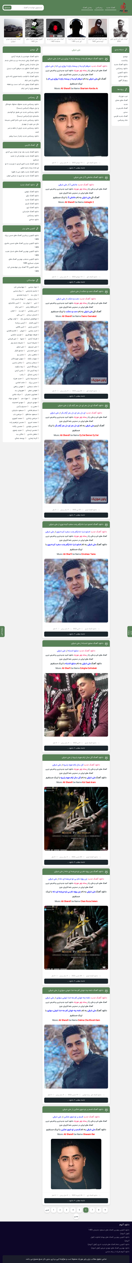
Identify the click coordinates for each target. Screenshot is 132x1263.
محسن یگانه (17, 426)
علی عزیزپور (32, 347)
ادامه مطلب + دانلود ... (76, 168)
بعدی (76, 1216)
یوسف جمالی (19, 438)
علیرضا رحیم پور (17, 343)
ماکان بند (19, 434)
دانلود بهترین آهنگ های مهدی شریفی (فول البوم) (110, 1248)
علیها (22, 339)
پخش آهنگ (87, 7)
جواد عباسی (32, 287)
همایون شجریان (31, 394)
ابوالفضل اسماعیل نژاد (28, 319)
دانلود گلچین (123, 72)
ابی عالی (20, 315)
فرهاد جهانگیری (31, 335)
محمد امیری (32, 422)
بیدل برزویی (32, 299)
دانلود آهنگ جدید (99, 66)
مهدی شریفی (32, 402)
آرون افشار (33, 323)
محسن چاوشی (31, 426)
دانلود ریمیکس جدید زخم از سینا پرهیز (24, 136)
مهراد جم (24, 398)
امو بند (21, 311)
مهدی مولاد (13, 398)
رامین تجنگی (32, 374)
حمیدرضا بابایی (31, 378)
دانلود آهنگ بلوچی (32, 191)
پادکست (124, 60)
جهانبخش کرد (19, 287)
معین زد (34, 406)
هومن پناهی (18, 386)
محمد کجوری (17, 418)
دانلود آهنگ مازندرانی (31, 211)
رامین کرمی (19, 370)
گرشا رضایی (32, 438)
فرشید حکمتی (16, 335)
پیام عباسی (17, 291)
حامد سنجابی (32, 386)
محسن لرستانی (31, 430)
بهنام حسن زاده (17, 299)
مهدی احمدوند (17, 402)
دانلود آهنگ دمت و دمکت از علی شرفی (86, 291)
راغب (21, 374)
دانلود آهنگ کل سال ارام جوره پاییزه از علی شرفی (82, 757)
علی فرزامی (12, 339)
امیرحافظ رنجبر (31, 307)
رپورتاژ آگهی (123, 80)
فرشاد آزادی (32, 339)
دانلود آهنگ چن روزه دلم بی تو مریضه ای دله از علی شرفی (78, 871)
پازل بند (34, 295)
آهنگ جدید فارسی (121, 116)
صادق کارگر (19, 351)
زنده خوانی (86, 1095)
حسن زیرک (33, 382)
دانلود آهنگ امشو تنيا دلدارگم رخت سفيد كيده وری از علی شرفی (76, 524)
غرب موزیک (123, 96)
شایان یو (20, 355)
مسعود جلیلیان (18, 410)
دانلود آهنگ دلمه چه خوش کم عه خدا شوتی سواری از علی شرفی (75, 990)
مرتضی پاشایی (31, 418)
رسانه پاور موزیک (80, 70)
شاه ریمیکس (123, 120)
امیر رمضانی (32, 311)
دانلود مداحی (123, 76)
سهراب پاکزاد (32, 359)
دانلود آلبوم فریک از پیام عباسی (117, 1251)
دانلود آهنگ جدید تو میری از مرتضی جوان (23, 176)
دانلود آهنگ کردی (91, 510)
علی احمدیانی (32, 351)
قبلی (47, 1210)
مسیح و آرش (21, 406)
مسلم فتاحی (32, 410)
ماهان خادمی (32, 434)
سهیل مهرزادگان (17, 359)
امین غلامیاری (14, 303)
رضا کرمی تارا (32, 370)
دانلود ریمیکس (122, 68)
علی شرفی (20, 347)
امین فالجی (20, 327)
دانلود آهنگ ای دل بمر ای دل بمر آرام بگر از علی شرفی (80, 405)
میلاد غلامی (16, 394)
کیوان (22, 331)
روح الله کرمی (32, 367)
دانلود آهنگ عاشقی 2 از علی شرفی (88, 177)
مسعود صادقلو (31, 414)
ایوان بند (26, 303)
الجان (12, 311)
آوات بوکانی (12, 319)
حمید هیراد (17, 378)
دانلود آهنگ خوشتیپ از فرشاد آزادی (25, 56)
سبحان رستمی (31, 363)
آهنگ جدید (110, 7)
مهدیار (34, 398)
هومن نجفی (32, 390)
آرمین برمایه (20, 323)
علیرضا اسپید (32, 343)
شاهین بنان (32, 355)
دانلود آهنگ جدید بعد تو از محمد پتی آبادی (22, 152)
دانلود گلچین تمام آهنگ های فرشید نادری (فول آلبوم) (108, 1244)
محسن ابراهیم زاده (17, 422)
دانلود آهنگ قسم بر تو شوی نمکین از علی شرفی (83, 1109)
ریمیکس (99, 7)
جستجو (7, 7)
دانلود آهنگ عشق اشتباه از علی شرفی (87, 643)
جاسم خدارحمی (31, 291)
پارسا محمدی (22, 295)
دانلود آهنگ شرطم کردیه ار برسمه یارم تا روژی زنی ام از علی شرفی (75, 58)
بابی (35, 303)
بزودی (125, 56)
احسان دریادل (32, 315)
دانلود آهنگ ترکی (32, 195)
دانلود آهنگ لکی (92, 163)
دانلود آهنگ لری (92, 1195)
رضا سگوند (19, 367)
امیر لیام (18, 307)
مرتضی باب (17, 414)
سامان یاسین (17, 363)
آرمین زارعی (32, 327)
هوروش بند (19, 390)
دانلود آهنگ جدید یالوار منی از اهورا (25, 172)
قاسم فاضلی (11, 331)
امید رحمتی (32, 331)
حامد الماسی (20, 382)
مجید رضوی (17, 430)
